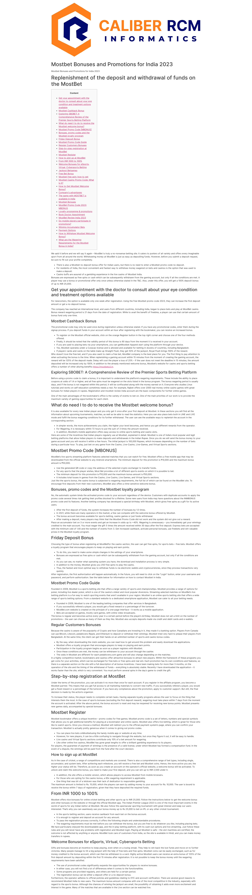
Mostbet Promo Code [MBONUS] (75, 129)
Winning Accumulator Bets (72, 227)
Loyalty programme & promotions (75, 211)
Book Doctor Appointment (72, 214)
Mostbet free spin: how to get (73, 176)
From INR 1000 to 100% (70, 161)
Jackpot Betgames (68, 170)
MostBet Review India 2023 (72, 217)
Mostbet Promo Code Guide (73, 142)
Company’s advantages (70, 192)
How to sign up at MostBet (72, 158)
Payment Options (67, 230)
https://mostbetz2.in (103, 366)
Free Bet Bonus (66, 173)
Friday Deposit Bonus (69, 139)
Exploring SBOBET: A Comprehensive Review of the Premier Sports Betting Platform (75, 116)
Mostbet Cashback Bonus (71, 110)
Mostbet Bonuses (67, 202)
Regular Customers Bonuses (72, 145)
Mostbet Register (67, 154)
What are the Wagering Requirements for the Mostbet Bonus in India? (73, 242)
